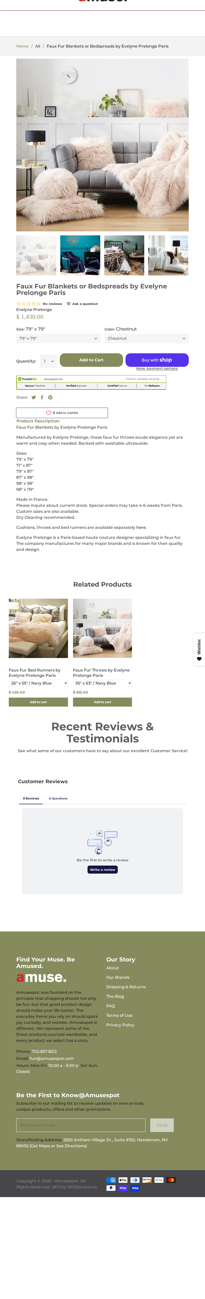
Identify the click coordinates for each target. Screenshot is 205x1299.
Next (185, 254)
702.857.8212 (44, 1051)
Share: (22, 397)
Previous (20, 254)
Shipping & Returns (126, 987)
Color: (120, 329)
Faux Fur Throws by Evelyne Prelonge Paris (101, 673)
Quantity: (26, 361)
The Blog (115, 996)
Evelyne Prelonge (34, 309)
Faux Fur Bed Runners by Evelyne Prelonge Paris (34, 673)
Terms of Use (119, 1015)
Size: (30, 329)
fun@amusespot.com (52, 1058)
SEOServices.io (82, 1187)
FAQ (110, 1006)
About (112, 967)
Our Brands (118, 977)
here (141, 527)
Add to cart (38, 702)
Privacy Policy (120, 1025)
